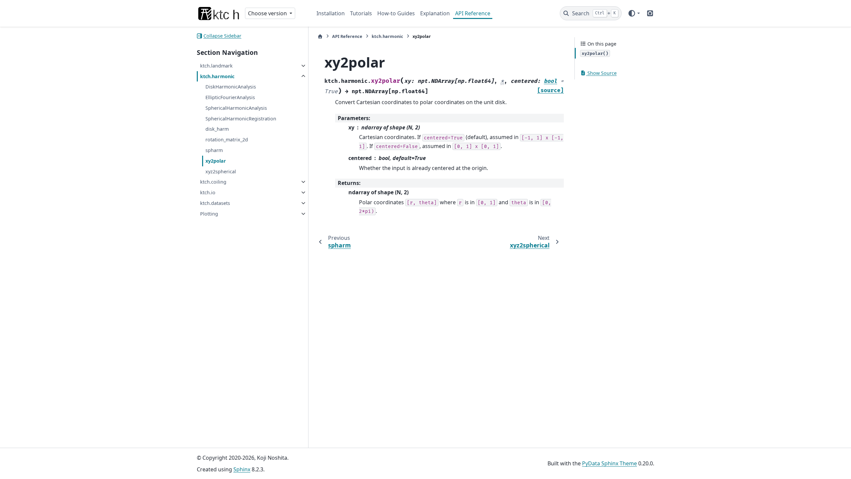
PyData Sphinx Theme (609, 463)
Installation (330, 13)
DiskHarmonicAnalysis (230, 86)
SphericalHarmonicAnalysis (236, 108)
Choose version (268, 13)
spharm (214, 150)
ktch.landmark (216, 66)
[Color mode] (634, 13)
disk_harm (217, 129)
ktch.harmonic (217, 76)
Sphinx (241, 469)
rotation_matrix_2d (226, 139)
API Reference (472, 13)
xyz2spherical (220, 171)
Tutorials (361, 13)
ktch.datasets (215, 203)
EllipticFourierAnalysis (230, 97)
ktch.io (207, 192)
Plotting (209, 214)
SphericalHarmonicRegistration (240, 118)
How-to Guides (396, 13)
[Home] (320, 36)
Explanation (435, 13)
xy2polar (215, 161)
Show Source (601, 73)
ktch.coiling (213, 182)
